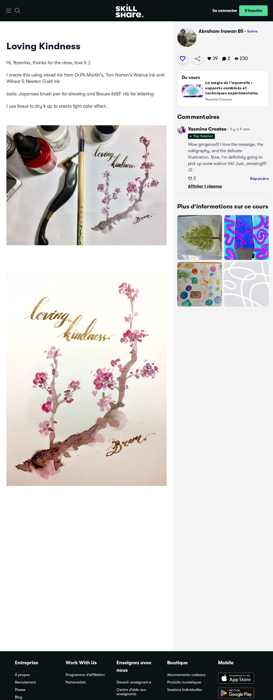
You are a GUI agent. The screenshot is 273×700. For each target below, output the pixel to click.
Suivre (252, 31)
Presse (20, 690)
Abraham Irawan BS (221, 31)
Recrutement (25, 682)
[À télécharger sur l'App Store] (238, 679)
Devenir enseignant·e (134, 682)
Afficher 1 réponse (205, 186)
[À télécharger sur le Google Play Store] (238, 693)
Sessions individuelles (184, 690)
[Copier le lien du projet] (197, 58)
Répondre (259, 178)
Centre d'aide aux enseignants (131, 692)
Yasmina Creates (207, 129)
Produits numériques (184, 682)
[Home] (129, 11)
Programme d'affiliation (85, 675)
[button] (8, 10)
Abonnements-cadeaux (186, 675)
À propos (22, 675)
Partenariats (76, 682)
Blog (18, 697)
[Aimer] (182, 58)
